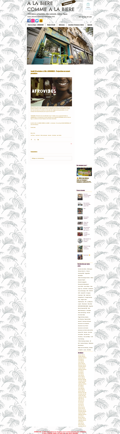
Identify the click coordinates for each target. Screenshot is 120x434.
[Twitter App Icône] (37, 20)
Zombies (91, 347)
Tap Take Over (87, 334)
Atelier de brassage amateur (84, 277)
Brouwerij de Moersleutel (83, 284)
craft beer (33, 135)
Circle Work (85, 288)
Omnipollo (88, 310)
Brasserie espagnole (82, 282)
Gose (79, 299)
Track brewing (81, 338)
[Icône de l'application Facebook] (28, 20)
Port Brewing (81, 319)
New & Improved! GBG (82, 308)
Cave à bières (86, 286)
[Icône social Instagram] (33, 20)
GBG (84, 295)
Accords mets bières (82, 269)
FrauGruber (80, 295)
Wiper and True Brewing (83, 347)
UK (90, 341)
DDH (87, 290)
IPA (85, 301)
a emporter (80, 349)
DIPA (79, 293)
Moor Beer (90, 303)
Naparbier (91, 306)
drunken (49, 135)
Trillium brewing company (83, 341)
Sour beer (90, 332)
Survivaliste (80, 334)
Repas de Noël (87, 319)
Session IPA (80, 332)
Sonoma (85, 332)
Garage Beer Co (81, 297)
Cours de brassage (82, 290)
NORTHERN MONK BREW (83, 306)
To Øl (92, 336)
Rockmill (80, 321)
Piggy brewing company (83, 317)
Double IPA (83, 293)
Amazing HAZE (81, 273)
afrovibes (54, 135)
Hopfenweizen (81, 301)
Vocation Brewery (84, 343)
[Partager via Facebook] (31, 139)
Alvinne (88, 271)
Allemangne (89, 269)
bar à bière (59, 135)
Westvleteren (81, 345)
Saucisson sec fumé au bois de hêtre (85, 330)
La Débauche (89, 301)
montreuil (38, 135)
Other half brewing (82, 312)
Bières (92, 277)
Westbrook (91, 343)
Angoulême (87, 273)
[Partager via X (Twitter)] (34, 139)
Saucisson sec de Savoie (83, 327)
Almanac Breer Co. (82, 271)
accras (85, 349)
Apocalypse (80, 275)
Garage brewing (88, 297)
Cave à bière (80, 286)
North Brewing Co (82, 310)
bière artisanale (44, 135)
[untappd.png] (41, 20)
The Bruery (80, 336)
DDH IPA (91, 290)
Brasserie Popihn (81, 279)
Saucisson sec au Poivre (83, 325)
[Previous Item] (78, 172)
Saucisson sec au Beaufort (83, 323)
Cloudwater (90, 288)
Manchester (84, 303)
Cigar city (80, 288)
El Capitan (88, 293)
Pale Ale (88, 312)
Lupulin (79, 303)
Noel (89, 308)
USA (79, 343)
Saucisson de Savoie (86, 321)
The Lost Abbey (86, 336)
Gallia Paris (88, 295)
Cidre (91, 286)
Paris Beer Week (81, 314)
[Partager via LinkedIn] (38, 139)
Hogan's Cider (84, 299)
